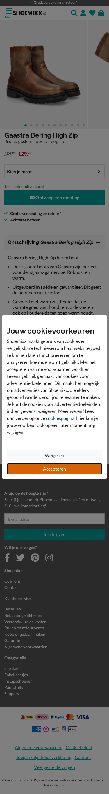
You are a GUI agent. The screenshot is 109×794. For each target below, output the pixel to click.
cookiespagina (60, 418)
